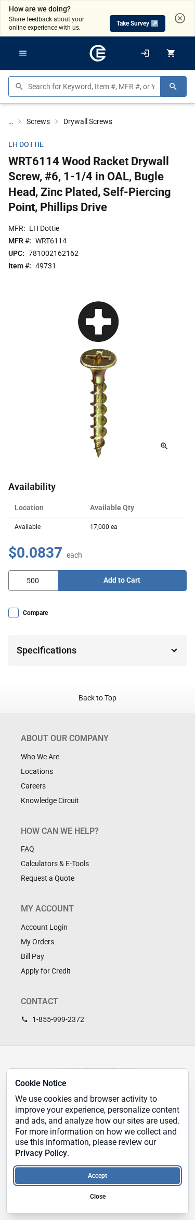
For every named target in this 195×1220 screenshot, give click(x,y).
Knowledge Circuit (50, 800)
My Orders (37, 942)
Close (98, 1196)
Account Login (44, 927)
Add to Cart (121, 580)
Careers (33, 786)
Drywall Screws (87, 121)
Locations (37, 771)
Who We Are (40, 757)
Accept (97, 1175)
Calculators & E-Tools (55, 863)
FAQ (27, 849)
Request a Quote (47, 878)
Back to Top (97, 698)
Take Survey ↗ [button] (137, 23)
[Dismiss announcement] (180, 18)
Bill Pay (32, 956)
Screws (38, 121)
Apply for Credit (46, 971)
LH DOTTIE (26, 144)
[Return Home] (97, 53)
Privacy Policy (41, 1153)
